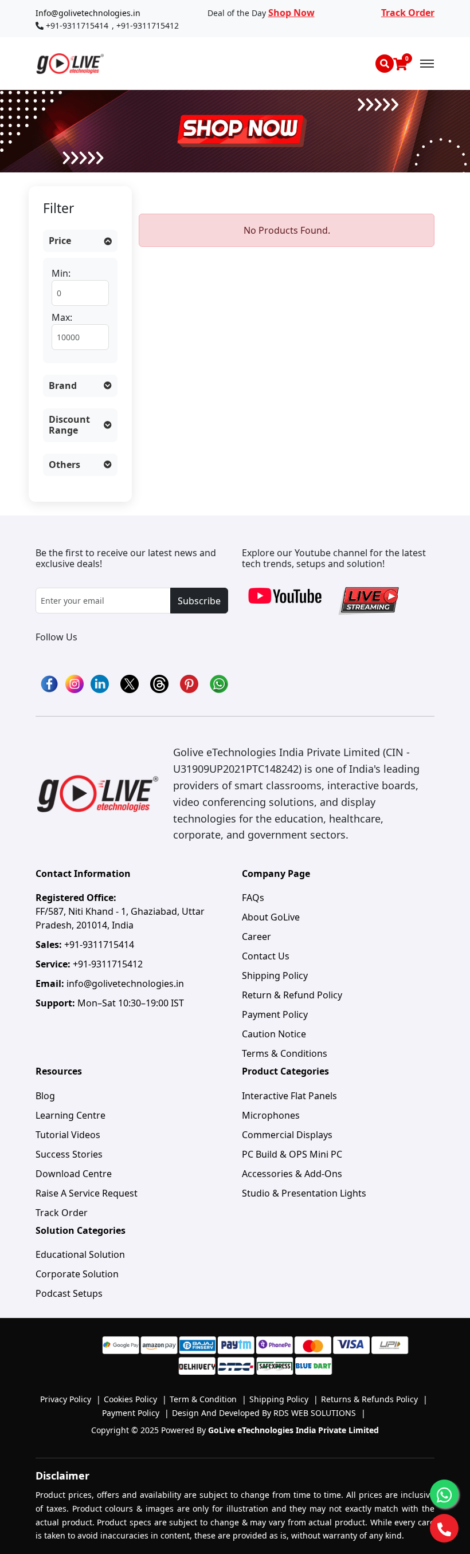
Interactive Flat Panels (289, 1095)
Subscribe (199, 601)
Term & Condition (208, 1399)
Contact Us (265, 956)
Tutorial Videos (68, 1134)
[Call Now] (444, 1528)
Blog (45, 1095)
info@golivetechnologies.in (125, 983)
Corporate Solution (77, 1274)
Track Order (407, 12)
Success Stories (69, 1154)
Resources (59, 1071)
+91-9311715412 (147, 25)
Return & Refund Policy (292, 995)
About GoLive (271, 917)
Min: (61, 273)
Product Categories (285, 1071)
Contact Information (83, 873)
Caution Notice (274, 1034)
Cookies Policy (135, 1399)
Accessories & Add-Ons (292, 1173)
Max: (62, 317)
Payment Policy (275, 1014)
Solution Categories (81, 1230)
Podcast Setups (69, 1293)
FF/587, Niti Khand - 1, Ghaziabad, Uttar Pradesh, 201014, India (120, 911)
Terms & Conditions (284, 1053)
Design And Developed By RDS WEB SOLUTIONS (269, 1412)
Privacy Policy (70, 1399)
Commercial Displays (287, 1134)
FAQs (253, 897)
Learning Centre (70, 1115)
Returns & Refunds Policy (374, 1399)
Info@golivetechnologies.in (88, 12)
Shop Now (291, 12)
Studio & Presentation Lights (304, 1193)
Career (256, 936)
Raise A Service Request (87, 1193)
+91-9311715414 (77, 25)
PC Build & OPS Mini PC (292, 1154)
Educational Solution (80, 1254)
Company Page (276, 873)
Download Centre (74, 1173)
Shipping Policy (275, 975)
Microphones (271, 1115)
